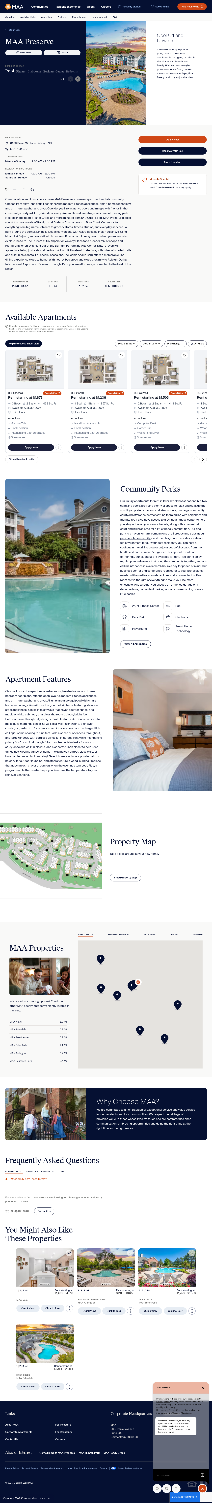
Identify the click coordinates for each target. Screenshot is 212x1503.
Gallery (64, 52)
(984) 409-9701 (19, 149)
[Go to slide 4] (108, 1284)
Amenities (46, 17)
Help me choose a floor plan (24, 343)
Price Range (173, 343)
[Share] (24, 189)
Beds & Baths (125, 343)
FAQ (115, 17)
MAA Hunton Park (89, 1453)
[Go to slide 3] (45, 1284)
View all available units (21, 459)
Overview (10, 17)
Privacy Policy (12, 1468)
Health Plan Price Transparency (82, 1468)
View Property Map (125, 877)
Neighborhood (99, 17)
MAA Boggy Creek (114, 1453)
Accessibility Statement (52, 1468)
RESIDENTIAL (48, 1171)
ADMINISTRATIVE (14, 1171)
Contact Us (44, 1211)
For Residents (63, 1432)
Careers (106, 6)
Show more (18, 437)
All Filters (199, 343)
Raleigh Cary (14, 30)
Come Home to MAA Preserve (57, 1453)
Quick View (28, 1308)
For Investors (63, 1424)
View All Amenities (135, 644)
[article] (45, 1281)
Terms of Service (30, 1468)
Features (61, 17)
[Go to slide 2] (43, 1284)
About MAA (11, 1424)
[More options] (69, 1308)
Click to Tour (52, 1308)
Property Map (79, 17)
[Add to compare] (15, 189)
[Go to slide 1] (41, 1284)
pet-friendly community (135, 538)
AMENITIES (32, 1171)
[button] (102, 989)
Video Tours (25, 52)
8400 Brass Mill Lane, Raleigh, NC (31, 143)
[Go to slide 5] (48, 1284)
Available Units (27, 17)
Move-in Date (149, 343)
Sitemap (104, 1468)
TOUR (61, 1171)
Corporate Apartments (18, 1432)
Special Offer (51, 393)
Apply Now (172, 139)
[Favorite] (6, 189)
